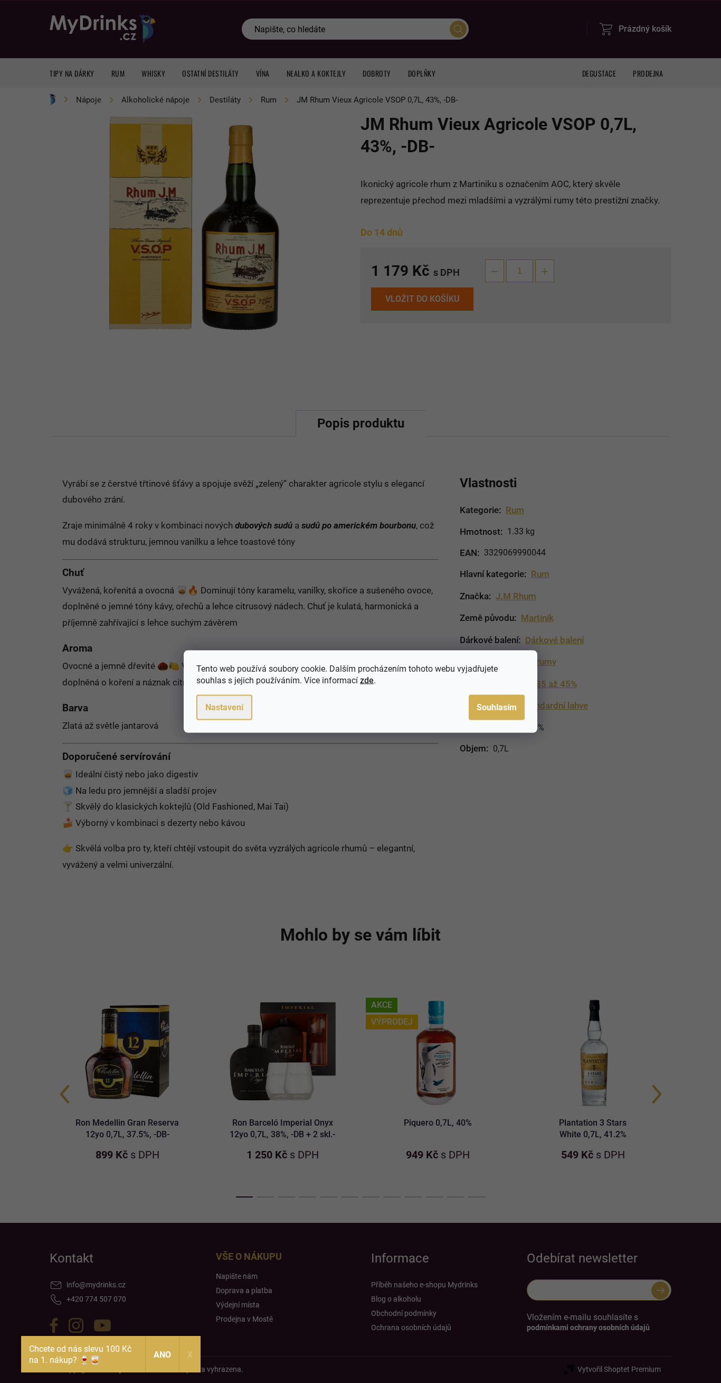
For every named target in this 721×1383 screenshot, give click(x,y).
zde (367, 680)
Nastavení (224, 707)
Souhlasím (497, 707)
